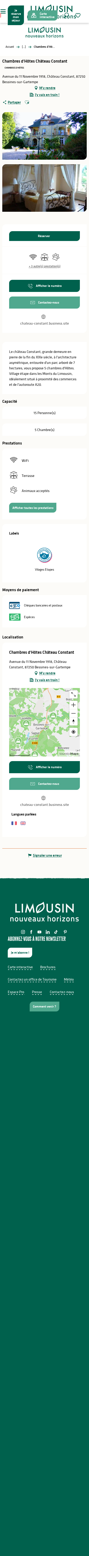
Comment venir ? (44, 1006)
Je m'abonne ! (20, 952)
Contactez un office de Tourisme (32, 979)
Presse (37, 992)
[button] (66, 15)
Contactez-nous (62, 992)
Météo (69, 979)
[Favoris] (78, 15)
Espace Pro (16, 992)
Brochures (47, 967)
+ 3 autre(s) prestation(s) (44, 266)
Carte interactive (20, 967)
